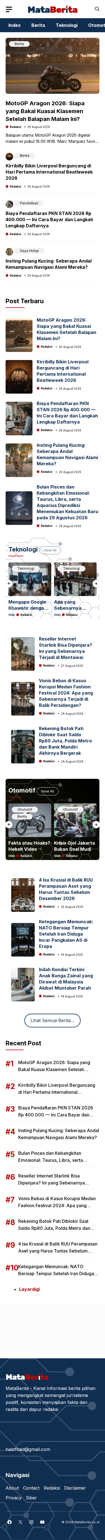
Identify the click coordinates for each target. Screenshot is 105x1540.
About (12, 1488)
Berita (38, 25)
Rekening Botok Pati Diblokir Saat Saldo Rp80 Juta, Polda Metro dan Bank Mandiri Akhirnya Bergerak (65, 741)
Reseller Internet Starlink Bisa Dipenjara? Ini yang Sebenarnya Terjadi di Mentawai (51, 1183)
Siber (31, 1498)
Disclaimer (75, 1488)
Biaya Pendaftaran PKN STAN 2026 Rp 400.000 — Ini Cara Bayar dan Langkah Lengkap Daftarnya (49, 219)
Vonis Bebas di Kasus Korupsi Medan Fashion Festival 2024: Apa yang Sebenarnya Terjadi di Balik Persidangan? (66, 693)
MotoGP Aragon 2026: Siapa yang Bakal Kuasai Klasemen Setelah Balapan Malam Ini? (45, 111)
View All (50, 550)
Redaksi (15, 126)
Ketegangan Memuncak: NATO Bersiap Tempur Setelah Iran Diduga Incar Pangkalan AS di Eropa (66, 934)
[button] (97, 9)
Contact (31, 1488)
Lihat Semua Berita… (52, 1020)
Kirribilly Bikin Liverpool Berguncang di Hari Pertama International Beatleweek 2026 (49, 172)
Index (14, 25)
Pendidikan (29, 203)
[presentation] (9, 583)
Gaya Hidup (29, 251)
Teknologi (67, 25)
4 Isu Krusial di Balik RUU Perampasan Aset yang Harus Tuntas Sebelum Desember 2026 (57, 1251)
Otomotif (24, 809)
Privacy (14, 1498)
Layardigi (29, 1289)
